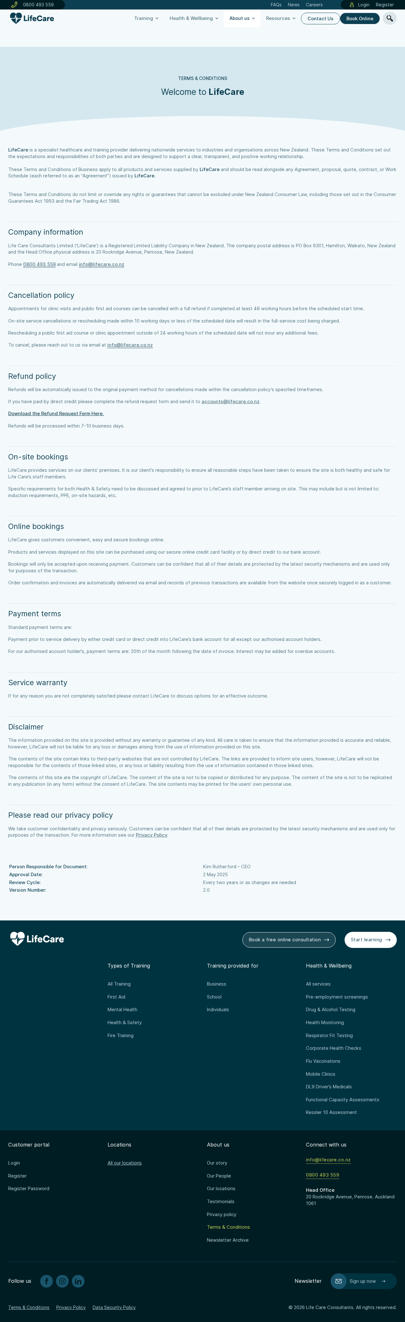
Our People (219, 1176)
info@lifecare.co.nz (101, 264)
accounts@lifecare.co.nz (230, 401)
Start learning (366, 940)
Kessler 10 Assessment (331, 1112)
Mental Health (122, 1009)
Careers (314, 4)
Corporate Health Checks (333, 1048)
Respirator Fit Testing (329, 1035)
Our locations (221, 1188)
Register (385, 4)
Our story (217, 1163)
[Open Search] (390, 18)
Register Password (28, 1188)
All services (318, 984)
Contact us (320, 19)
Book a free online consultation (285, 940)
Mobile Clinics (320, 1074)
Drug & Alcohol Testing (330, 1009)
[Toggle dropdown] (157, 18)
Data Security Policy (114, 1307)
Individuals (218, 1009)
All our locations (125, 1163)
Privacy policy (221, 1214)
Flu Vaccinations (323, 1061)
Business (216, 984)
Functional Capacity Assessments (342, 1100)
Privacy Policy (151, 835)
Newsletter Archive (228, 1240)
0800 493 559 (38, 4)
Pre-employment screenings (337, 997)
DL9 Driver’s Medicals (329, 1087)
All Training (119, 984)
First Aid (116, 997)
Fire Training (121, 1035)
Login (364, 4)
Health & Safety (125, 1022)
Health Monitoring (325, 1022)
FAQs (276, 4)
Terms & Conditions (228, 1227)
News (294, 4)
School (214, 997)
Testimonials (220, 1201)
